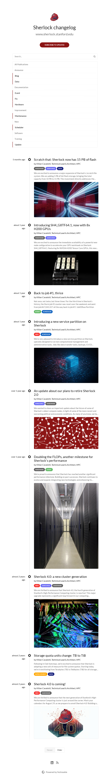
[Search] (94, 56)
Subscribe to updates (54, 45)
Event (17, 93)
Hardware (19, 104)
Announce (19, 70)
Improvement (20, 110)
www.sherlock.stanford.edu (54, 34)
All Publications (21, 64)
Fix (16, 99)
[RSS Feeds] (57, 762)
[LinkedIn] (53, 762)
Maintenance (20, 116)
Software (19, 133)
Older (59, 750)
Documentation (21, 87)
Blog (17, 76)
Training (18, 139)
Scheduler (19, 127)
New (17, 121)
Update (18, 144)
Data (17, 81)
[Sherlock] (54, 17)
